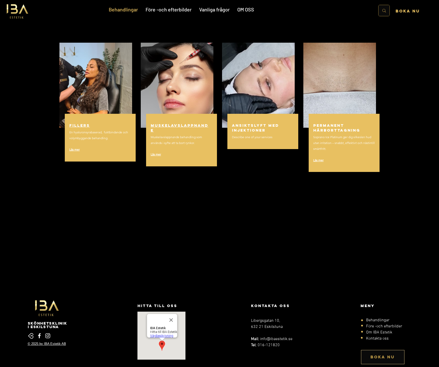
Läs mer (74, 149)
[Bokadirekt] (31, 335)
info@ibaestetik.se (276, 339)
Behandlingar (377, 320)
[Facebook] (39, 335)
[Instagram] (47, 335)
